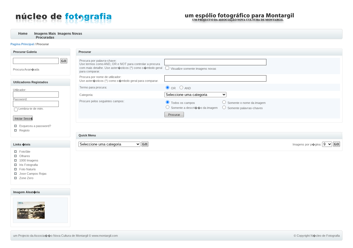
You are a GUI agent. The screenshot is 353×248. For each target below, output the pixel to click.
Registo (24, 130)
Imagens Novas (70, 34)
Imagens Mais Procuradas (45, 35)
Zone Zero (26, 178)
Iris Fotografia (28, 164)
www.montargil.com (105, 235)
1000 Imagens (28, 160)
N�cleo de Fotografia (325, 235)
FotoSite (24, 151)
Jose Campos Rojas (33, 173)
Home (23, 34)
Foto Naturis (27, 169)
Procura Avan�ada (26, 69)
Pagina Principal (22, 44)
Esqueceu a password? (35, 126)
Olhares (24, 156)
